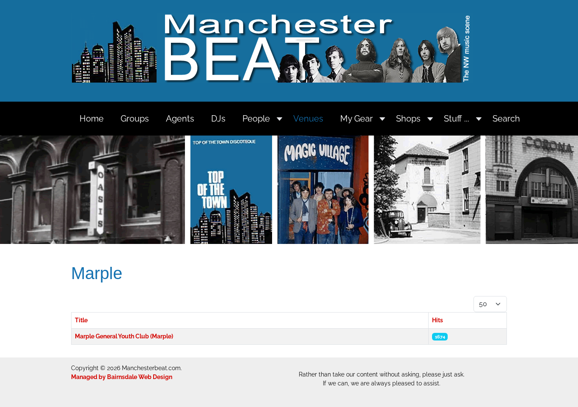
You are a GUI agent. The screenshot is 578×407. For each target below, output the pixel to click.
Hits (437, 320)
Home (92, 119)
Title (81, 320)
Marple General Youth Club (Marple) (124, 336)
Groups (135, 119)
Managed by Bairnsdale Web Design (121, 377)
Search (506, 119)
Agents (180, 119)
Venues (308, 119)
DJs (218, 119)
